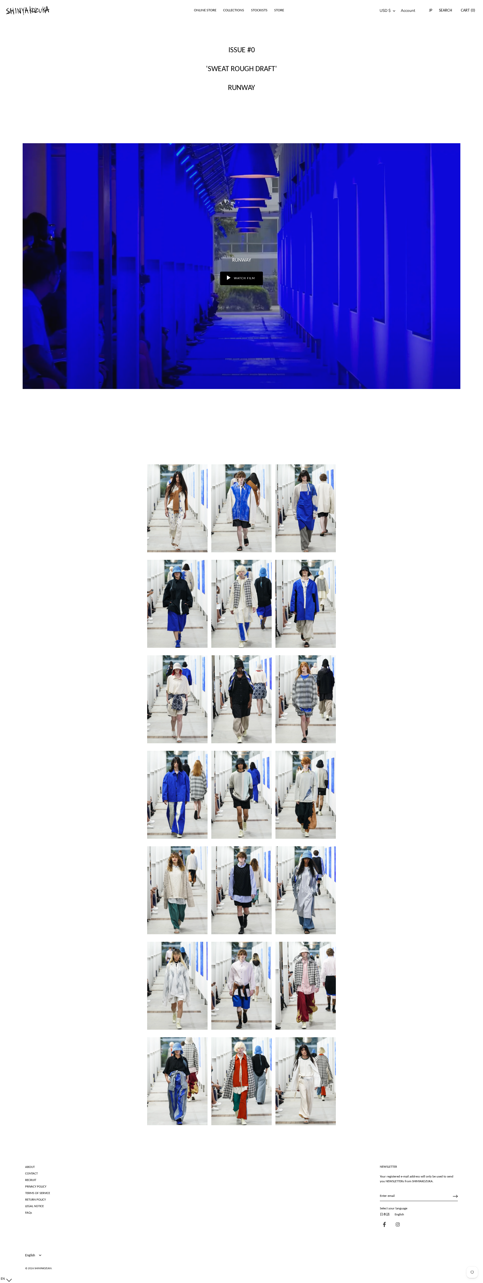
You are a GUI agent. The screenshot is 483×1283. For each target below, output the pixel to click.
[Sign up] (455, 1196)
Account (408, 10)
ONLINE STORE (205, 10)
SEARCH (445, 11)
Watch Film (244, 278)
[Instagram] (396, 1225)
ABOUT (30, 1167)
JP (430, 11)
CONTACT (31, 1173)
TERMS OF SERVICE (37, 1193)
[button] (5, 1278)
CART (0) (468, 11)
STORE (279, 10)
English (399, 1214)
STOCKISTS (259, 10)
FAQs (28, 1212)
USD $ (385, 10)
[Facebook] (383, 1225)
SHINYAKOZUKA (43, 1268)
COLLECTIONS (233, 10)
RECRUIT (30, 1180)
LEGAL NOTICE (34, 1206)
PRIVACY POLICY (35, 1186)
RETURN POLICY (35, 1199)
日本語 (385, 1214)
